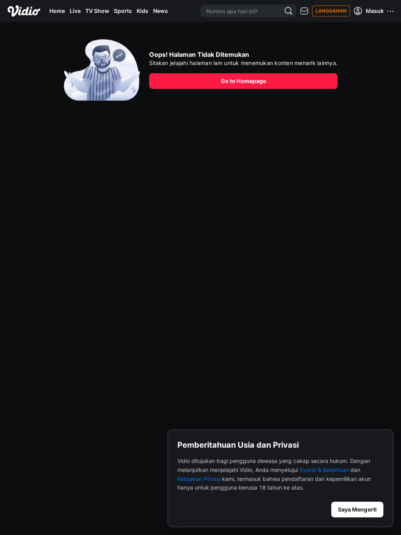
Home (57, 10)
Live (75, 10)
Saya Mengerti (357, 509)
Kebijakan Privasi (198, 478)
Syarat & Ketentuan (324, 469)
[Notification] (304, 11)
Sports (123, 10)
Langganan (331, 11)
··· (391, 11)
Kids (142, 10)
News (160, 10)
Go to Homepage (243, 81)
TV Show (97, 10)
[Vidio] (24, 11)
